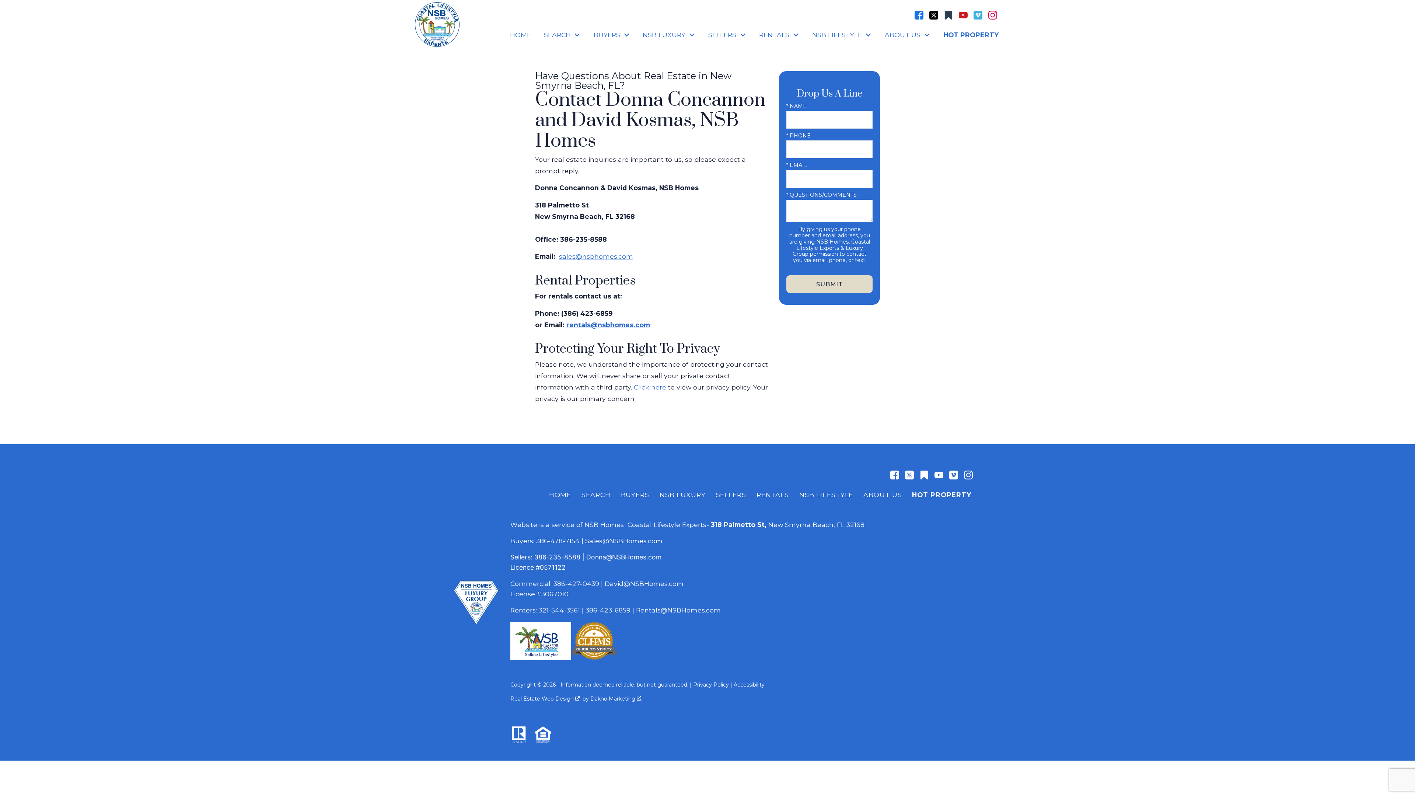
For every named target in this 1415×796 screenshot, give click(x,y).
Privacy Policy (711, 684)
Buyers (635, 495)
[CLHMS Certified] (594, 657)
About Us (882, 495)
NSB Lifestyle (826, 495)
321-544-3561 (559, 610)
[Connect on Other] (948, 15)
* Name (796, 106)
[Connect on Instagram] (992, 15)
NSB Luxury (683, 495)
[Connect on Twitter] (933, 15)
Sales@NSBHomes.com (624, 541)
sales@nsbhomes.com (596, 256)
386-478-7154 (558, 541)
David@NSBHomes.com (644, 583)
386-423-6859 (608, 610)
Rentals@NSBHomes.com (678, 610)
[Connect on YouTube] (963, 15)
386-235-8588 (557, 557)
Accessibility (749, 684)
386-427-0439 (576, 583)
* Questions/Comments (821, 195)
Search (595, 495)
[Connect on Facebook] (919, 15)
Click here (650, 387)
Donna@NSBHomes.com (623, 557)
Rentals (773, 495)
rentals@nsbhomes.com (608, 325)
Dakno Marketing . (616, 698)
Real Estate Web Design (542, 698)
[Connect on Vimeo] (978, 15)
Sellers (731, 495)
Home (520, 35)
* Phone (798, 135)
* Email (796, 165)
